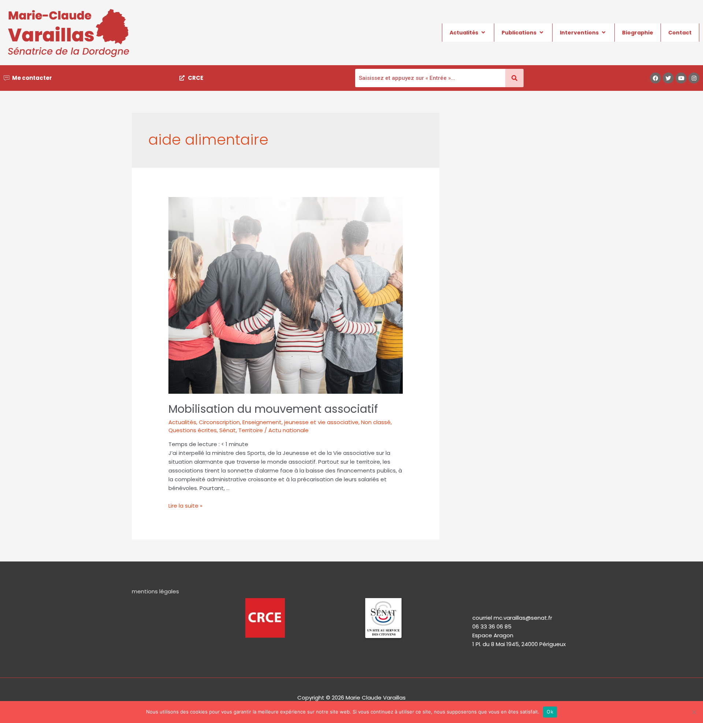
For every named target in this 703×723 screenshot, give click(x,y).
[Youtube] (681, 78)
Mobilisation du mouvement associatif (273, 409)
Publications (519, 32)
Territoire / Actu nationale (273, 430)
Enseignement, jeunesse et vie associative (300, 422)
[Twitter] (668, 78)
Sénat (227, 430)
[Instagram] (693, 78)
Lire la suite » (185, 505)
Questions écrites (192, 430)
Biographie (637, 32)
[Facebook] (655, 78)
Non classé (376, 422)
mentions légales (155, 591)
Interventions (579, 32)
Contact (680, 32)
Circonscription (219, 422)
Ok (550, 712)
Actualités (464, 32)
